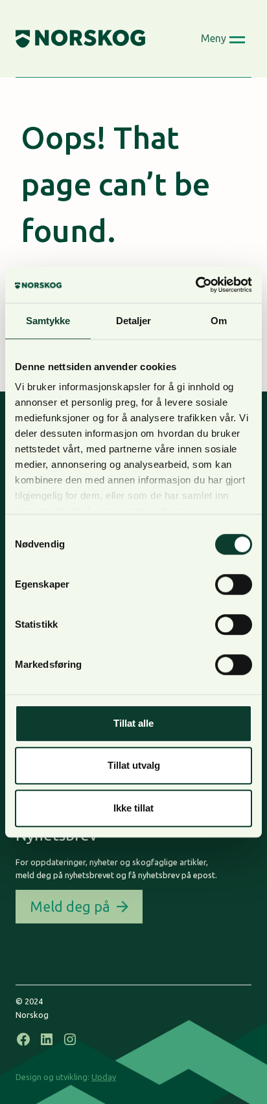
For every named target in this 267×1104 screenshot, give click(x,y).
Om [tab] (219, 320)
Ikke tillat (133, 807)
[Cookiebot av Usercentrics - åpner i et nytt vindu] (195, 284)
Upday (103, 1076)
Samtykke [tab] (48, 320)
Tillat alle (133, 723)
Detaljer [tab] (134, 320)
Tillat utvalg (134, 765)
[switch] (233, 584)
